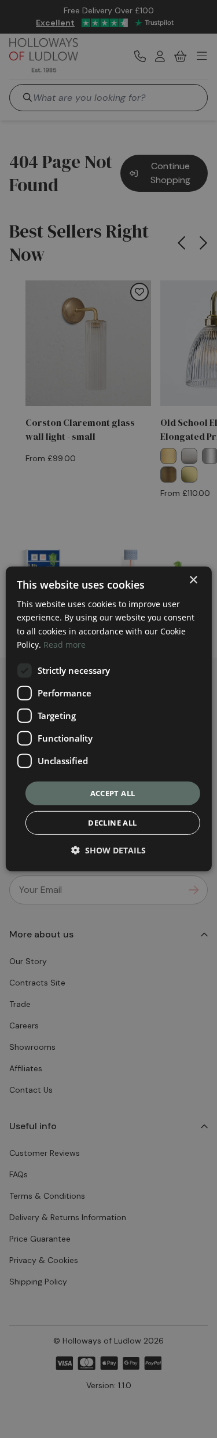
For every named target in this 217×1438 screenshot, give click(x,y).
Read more (64, 643)
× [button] (193, 580)
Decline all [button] (112, 822)
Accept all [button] (112, 793)
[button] (108, 850)
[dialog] (108, 719)
